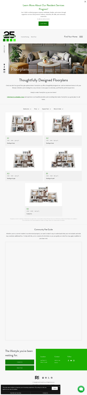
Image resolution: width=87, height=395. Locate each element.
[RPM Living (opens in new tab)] (37, 377)
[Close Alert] (85, 2)
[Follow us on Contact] (4, 70)
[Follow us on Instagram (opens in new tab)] (4, 72)
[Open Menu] (81, 36)
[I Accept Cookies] (59, 386)
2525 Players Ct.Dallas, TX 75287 (43, 361)
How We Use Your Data (15, 393)
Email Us (56, 362)
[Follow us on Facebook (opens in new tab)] (4, 67)
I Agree (54, 388)
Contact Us (45, 393)
